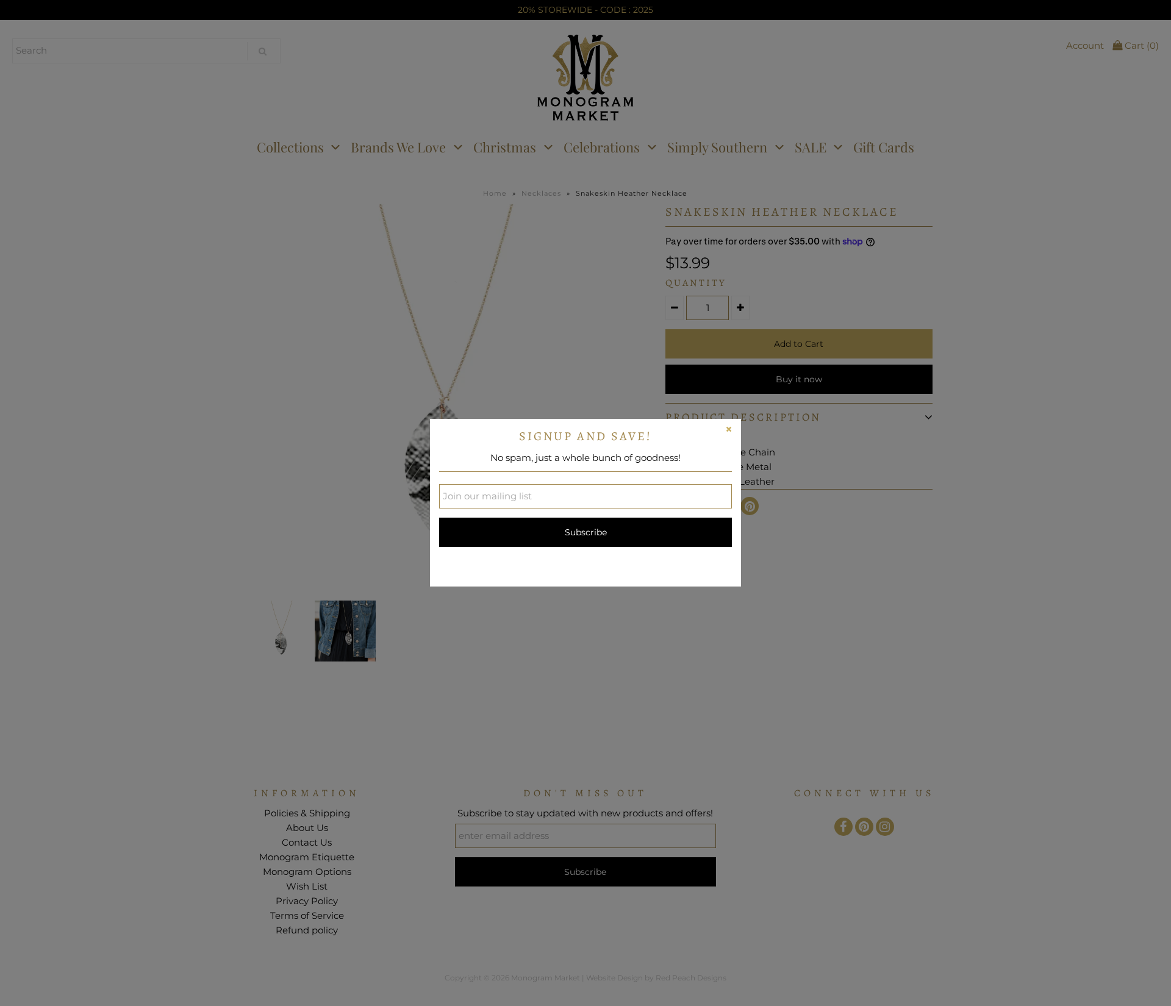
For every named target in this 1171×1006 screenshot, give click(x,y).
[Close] (729, 431)
